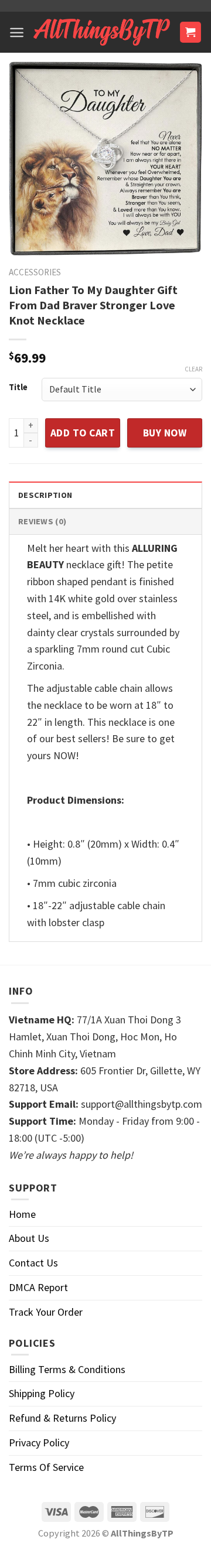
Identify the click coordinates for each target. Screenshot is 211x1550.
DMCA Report (38, 1287)
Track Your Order (46, 1312)
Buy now (165, 432)
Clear (193, 369)
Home (22, 1214)
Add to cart (82, 432)
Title (18, 387)
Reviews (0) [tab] (42, 521)
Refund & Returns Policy (62, 1418)
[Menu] (17, 32)
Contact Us (33, 1262)
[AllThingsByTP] (101, 32)
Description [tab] (45, 495)
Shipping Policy (41, 1393)
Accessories (35, 272)
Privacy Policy (39, 1442)
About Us (29, 1238)
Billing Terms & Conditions (67, 1369)
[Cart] (191, 32)
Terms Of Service (46, 1467)
